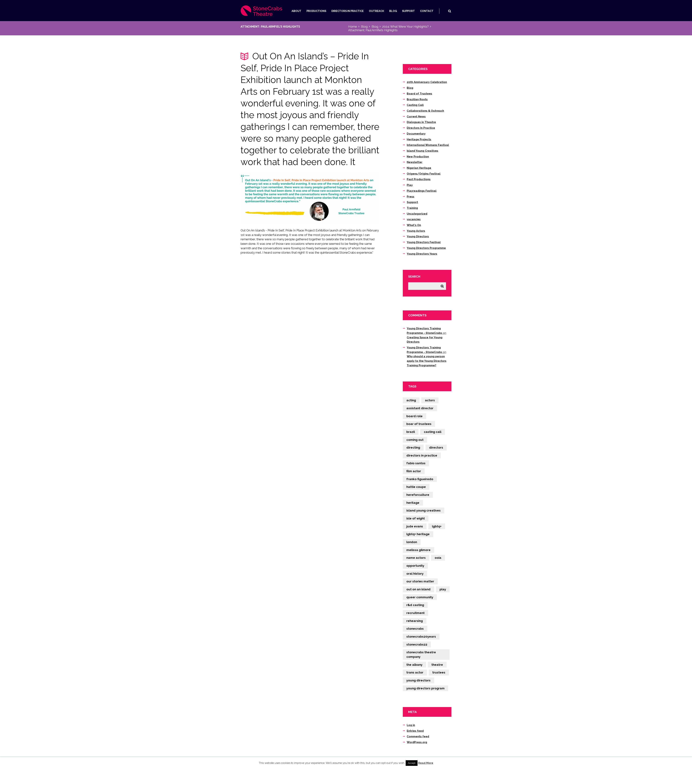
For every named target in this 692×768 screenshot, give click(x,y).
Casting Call (415, 105)
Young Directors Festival (424, 242)
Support (408, 10)
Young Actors (416, 230)
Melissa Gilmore (418, 550)
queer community (419, 597)
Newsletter (414, 162)
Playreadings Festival (421, 190)
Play (410, 185)
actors (430, 400)
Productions (316, 10)
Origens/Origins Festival (423, 173)
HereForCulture (417, 495)
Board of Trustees (419, 93)
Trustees (438, 672)
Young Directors (418, 236)
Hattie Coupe (416, 487)
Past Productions (419, 179)
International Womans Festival (428, 145)
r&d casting (415, 605)
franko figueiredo (419, 479)
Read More (425, 763)
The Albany (414, 664)
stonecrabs (415, 628)
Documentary (416, 133)
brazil (410, 432)
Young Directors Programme (426, 248)
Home (352, 26)
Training (412, 208)
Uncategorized (417, 213)
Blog (393, 10)
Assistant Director (419, 408)
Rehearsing (414, 621)
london (411, 542)
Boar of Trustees (418, 424)
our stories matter (420, 581)
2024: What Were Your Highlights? (405, 26)
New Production (418, 156)
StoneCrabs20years (421, 636)
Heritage (412, 502)
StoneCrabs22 (416, 644)
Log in (411, 725)
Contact (426, 10)
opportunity (415, 565)
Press (410, 196)
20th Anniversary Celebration (427, 82)
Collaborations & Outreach (425, 110)
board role (414, 416)
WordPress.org (417, 742)
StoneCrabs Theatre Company (421, 654)
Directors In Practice (347, 10)
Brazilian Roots (417, 99)
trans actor (414, 672)
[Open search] (449, 11)
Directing (413, 447)
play (443, 589)
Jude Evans (414, 526)
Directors (436, 447)
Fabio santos (415, 463)
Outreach (376, 10)
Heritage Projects (419, 139)
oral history (414, 573)
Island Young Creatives (422, 150)
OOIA (438, 557)
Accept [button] (411, 763)
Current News (416, 116)
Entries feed (415, 730)
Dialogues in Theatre (421, 122)
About (296, 10)
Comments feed (418, 736)
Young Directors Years (422, 253)
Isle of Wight (415, 518)
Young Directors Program (425, 688)
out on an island (418, 589)
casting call (432, 432)
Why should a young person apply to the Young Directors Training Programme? (426, 361)
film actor (413, 471)
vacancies (414, 219)
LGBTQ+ (437, 526)
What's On (414, 225)
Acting (411, 400)
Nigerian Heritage (419, 168)
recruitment (415, 613)
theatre (437, 664)
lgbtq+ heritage (418, 534)
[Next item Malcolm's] (344, 197)
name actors (416, 557)
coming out (414, 440)
